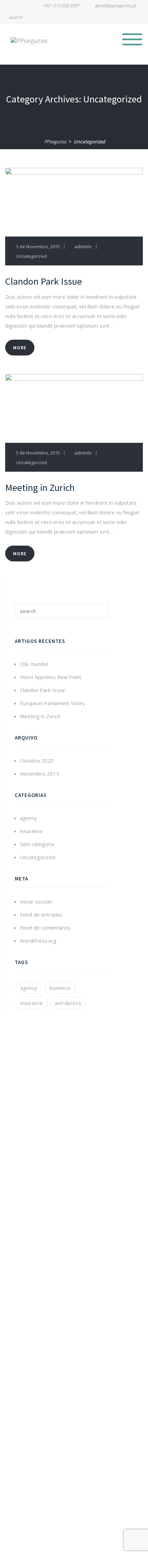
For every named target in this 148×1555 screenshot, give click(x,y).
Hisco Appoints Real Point (50, 677)
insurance (31, 831)
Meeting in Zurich (40, 716)
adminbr (83, 246)
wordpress (68, 1002)
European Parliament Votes (52, 703)
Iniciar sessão (36, 901)
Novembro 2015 (39, 773)
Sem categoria (37, 844)
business (60, 987)
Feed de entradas (41, 914)
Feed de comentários (45, 927)
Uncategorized (31, 256)
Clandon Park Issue (42, 690)
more (20, 347)
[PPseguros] (29, 40)
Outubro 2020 (37, 760)
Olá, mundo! (34, 663)
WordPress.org (38, 940)
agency (28, 817)
